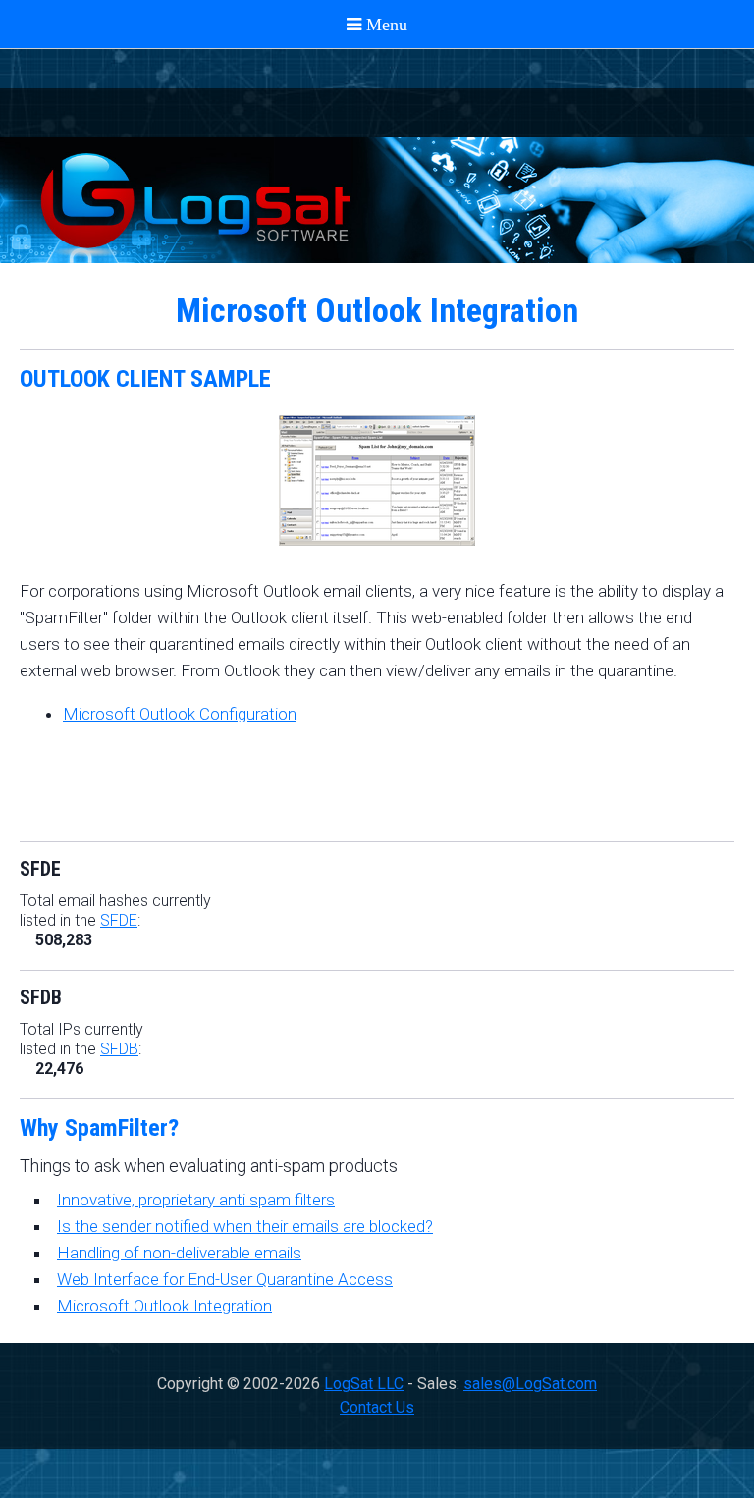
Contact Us (377, 1407)
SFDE (118, 920)
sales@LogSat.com (530, 1383)
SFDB (119, 1049)
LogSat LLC (364, 1383)
